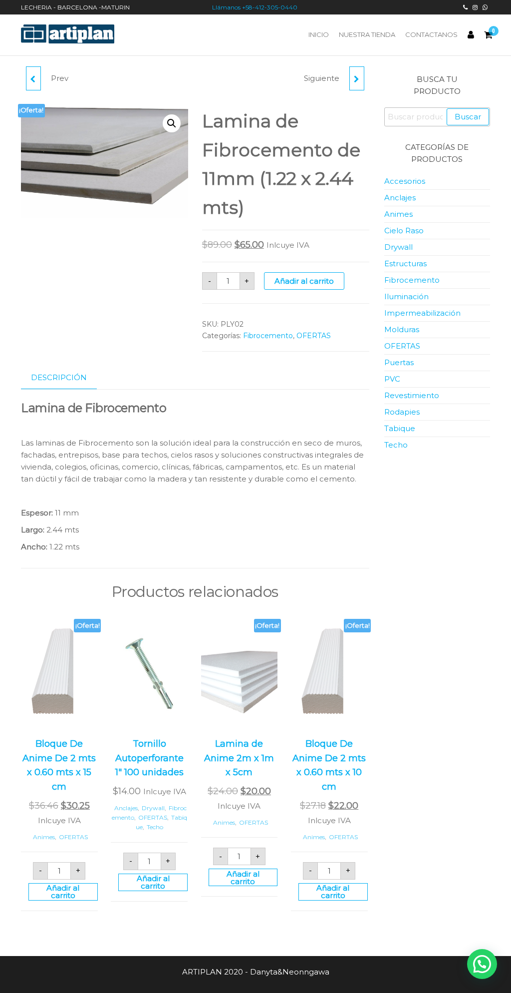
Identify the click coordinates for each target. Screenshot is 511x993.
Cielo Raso (404, 230)
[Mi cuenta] (471, 34)
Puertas (399, 362)
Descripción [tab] (59, 377)
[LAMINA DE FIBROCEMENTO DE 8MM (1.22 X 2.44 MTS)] (33, 78)
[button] (172, 123)
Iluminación (406, 296)
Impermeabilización (422, 313)
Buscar (468, 116)
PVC (392, 379)
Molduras (401, 329)
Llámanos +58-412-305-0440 (255, 7)
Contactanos (431, 34)
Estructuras (405, 263)
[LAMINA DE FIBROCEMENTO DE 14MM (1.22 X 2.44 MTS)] (356, 78)
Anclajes (126, 808)
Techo (155, 827)
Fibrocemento (268, 335)
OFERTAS (313, 335)
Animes (44, 837)
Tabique (399, 428)
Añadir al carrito (304, 281)
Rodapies (402, 412)
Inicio (318, 34)
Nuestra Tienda (367, 34)
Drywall (153, 808)
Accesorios (404, 181)
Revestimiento (411, 395)
